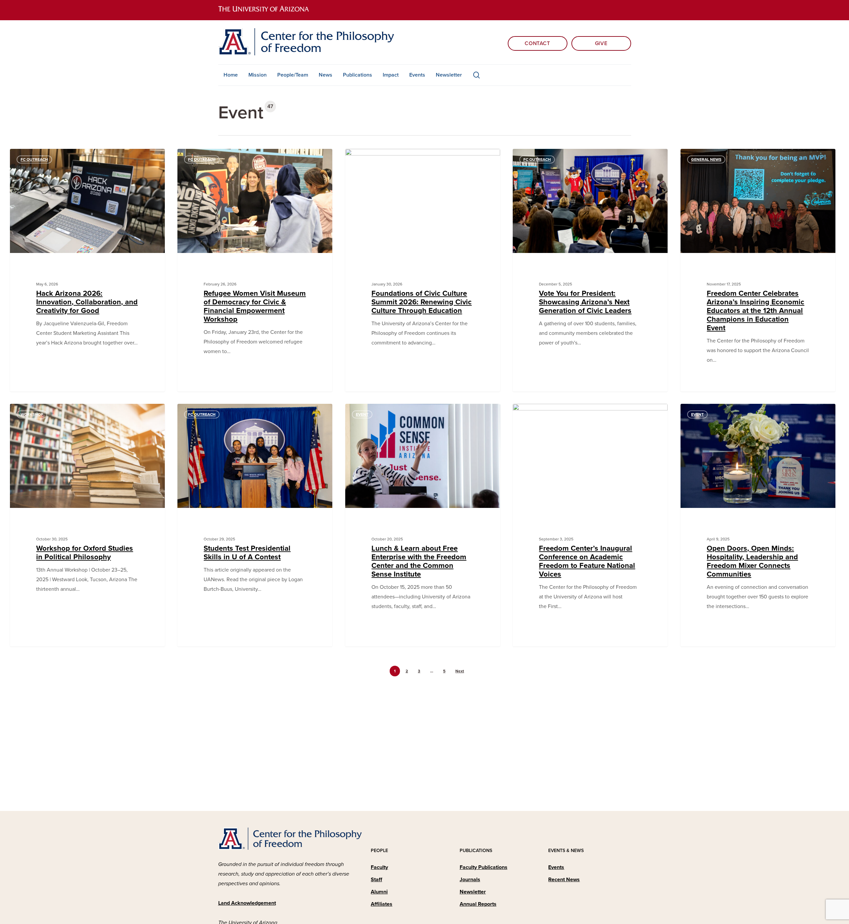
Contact (537, 43)
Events (556, 867)
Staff (376, 879)
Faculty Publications (483, 867)
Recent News (564, 879)
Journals (470, 879)
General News (706, 159)
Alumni (379, 892)
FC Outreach (34, 159)
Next (459, 671)
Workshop (32, 414)
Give (601, 43)
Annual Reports (478, 904)
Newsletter (473, 892)
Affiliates (381, 904)
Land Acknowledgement (247, 903)
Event (362, 159)
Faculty (379, 867)
